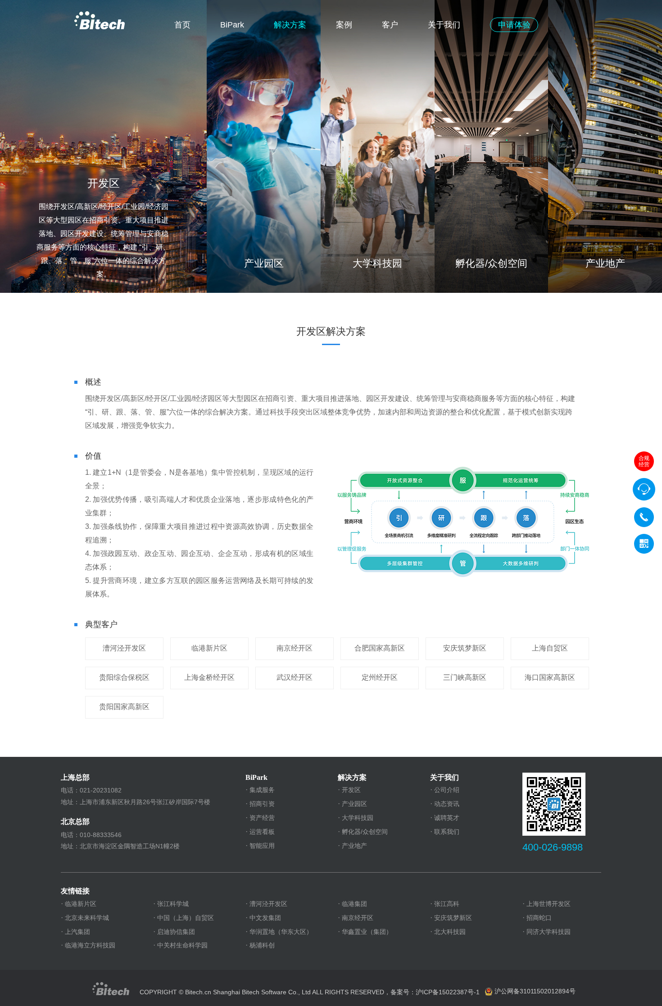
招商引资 (262, 803)
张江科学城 (173, 903)
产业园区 (354, 803)
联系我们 (446, 831)
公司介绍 (446, 789)
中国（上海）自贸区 (185, 917)
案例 (344, 24)
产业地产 (354, 845)
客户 (390, 24)
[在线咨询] (644, 489)
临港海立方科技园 (90, 945)
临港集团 (354, 903)
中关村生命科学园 (182, 945)
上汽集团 (77, 931)
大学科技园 (357, 817)
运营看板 (262, 831)
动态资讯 (446, 803)
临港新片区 (80, 903)
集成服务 (262, 789)
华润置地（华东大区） (281, 931)
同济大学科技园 (548, 931)
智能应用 (262, 845)
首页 (182, 24)
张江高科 (446, 903)
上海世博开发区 (548, 903)
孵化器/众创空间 (365, 831)
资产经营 (262, 817)
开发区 (351, 789)
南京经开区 (357, 917)
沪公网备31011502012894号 (535, 991)
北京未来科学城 (87, 917)
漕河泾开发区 (268, 903)
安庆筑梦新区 (453, 917)
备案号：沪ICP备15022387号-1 (435, 992)
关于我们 (444, 24)
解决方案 (290, 24)
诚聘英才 (446, 817)
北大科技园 (450, 931)
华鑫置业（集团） (367, 931)
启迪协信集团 (176, 931)
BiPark (232, 24)
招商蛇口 (539, 917)
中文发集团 (265, 917)
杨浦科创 (262, 945)
